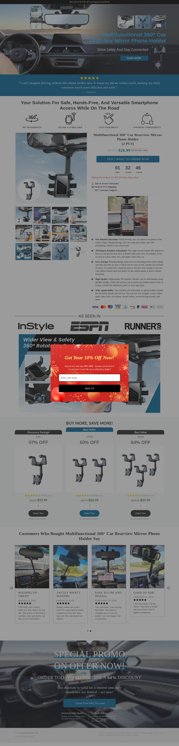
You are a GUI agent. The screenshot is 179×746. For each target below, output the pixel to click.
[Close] (125, 347)
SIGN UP (89, 388)
